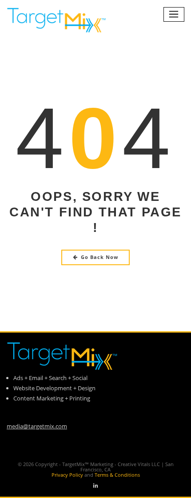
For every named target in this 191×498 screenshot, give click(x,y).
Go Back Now (99, 257)
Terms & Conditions (117, 474)
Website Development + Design (54, 388)
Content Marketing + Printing (51, 398)
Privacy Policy (73, 474)
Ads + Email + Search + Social (50, 378)
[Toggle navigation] (174, 14)
